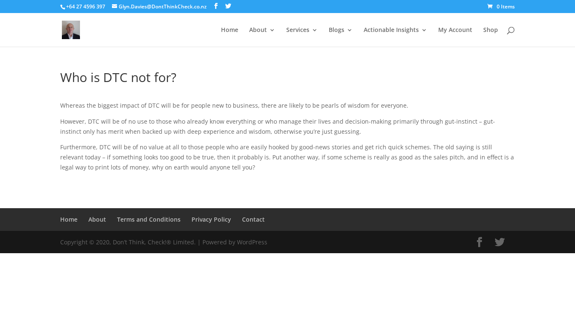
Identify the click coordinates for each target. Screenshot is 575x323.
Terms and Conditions (149, 219)
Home (229, 30)
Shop (490, 30)
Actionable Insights (391, 30)
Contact (253, 219)
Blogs (336, 30)
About (258, 30)
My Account (455, 30)
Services (297, 30)
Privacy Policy (211, 219)
